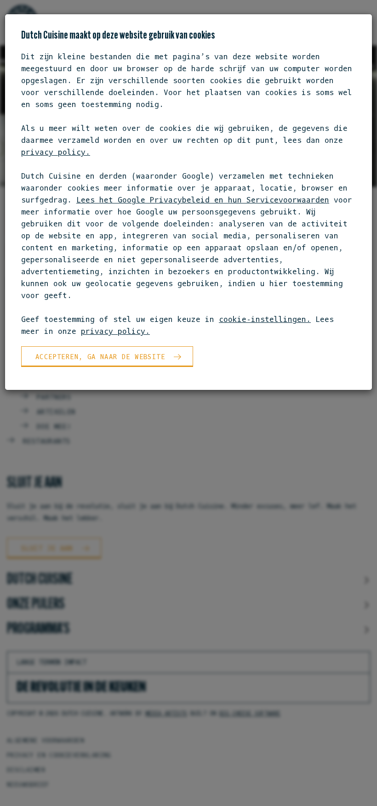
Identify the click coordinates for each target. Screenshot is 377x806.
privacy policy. (55, 152)
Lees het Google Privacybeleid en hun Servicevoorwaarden (202, 200)
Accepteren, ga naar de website (100, 356)
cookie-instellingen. (265, 319)
